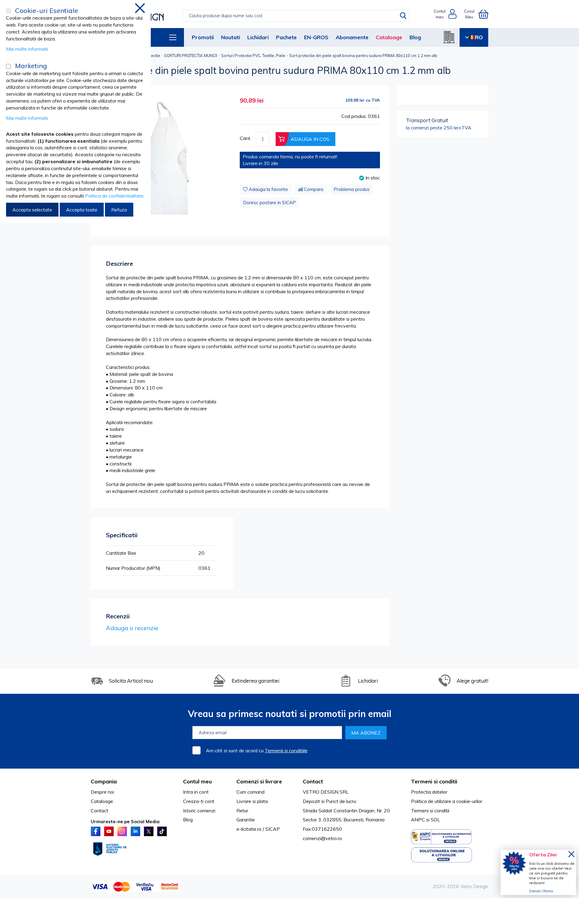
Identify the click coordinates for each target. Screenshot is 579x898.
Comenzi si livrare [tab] (259, 781)
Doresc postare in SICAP (269, 202)
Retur (242, 811)
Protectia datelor (429, 792)
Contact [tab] (313, 781)
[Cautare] (403, 16)
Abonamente (352, 37)
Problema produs (352, 189)
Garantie (245, 820)
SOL (435, 820)
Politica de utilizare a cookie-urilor (446, 801)
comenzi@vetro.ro (322, 838)
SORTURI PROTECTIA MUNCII (190, 55)
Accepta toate (81, 210)
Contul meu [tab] (197, 781)
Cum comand (250, 792)
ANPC (418, 820)
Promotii (203, 37)
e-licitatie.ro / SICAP (258, 829)
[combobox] (295, 16)
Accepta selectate (32, 210)
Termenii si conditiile (286, 750)
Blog (415, 37)
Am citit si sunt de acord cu (257, 750)
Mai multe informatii (27, 49)
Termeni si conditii (430, 811)
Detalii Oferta (541, 891)
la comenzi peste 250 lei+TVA (438, 123)
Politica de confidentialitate (114, 196)
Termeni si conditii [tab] (434, 781)
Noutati (230, 37)
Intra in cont (196, 792)
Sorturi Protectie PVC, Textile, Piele (253, 55)
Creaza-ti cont (198, 801)
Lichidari (258, 37)
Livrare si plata (252, 801)
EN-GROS (316, 37)
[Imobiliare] (449, 37)
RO (479, 37)
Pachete (286, 37)
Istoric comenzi (199, 811)
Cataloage (389, 37)
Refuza (119, 210)
